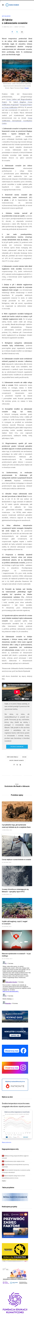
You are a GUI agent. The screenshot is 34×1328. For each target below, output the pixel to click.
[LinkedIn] (20, 764)
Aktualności (6, 16)
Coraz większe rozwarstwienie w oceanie (16, 859)
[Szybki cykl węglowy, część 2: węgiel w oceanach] (17, 908)
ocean (24, 757)
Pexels (27, 88)
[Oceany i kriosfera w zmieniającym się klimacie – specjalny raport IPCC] (17, 876)
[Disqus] (17, 982)
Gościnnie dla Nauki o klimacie (17, 786)
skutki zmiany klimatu (16, 760)
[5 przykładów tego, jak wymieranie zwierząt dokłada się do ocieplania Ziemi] (17, 811)
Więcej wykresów (6, 1142)
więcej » (4, 1180)
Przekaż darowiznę (17, 746)
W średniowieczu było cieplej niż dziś (13, 1161)
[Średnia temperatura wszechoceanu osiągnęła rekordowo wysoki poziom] (17, 1138)
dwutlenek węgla (12, 757)
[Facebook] (12, 32)
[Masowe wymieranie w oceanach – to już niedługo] (17, 940)
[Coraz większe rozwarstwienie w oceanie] (17, 844)
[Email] (22, 32)
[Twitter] (17, 32)
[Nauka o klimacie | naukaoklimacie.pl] (12, 5)
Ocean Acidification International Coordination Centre (17, 120)
